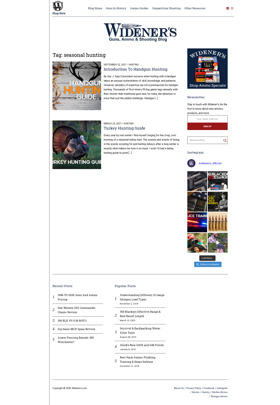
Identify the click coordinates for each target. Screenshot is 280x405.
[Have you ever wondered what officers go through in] (197, 222)
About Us (179, 388)
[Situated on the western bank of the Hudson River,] (197, 202)
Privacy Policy (194, 388)
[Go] (225, 140)
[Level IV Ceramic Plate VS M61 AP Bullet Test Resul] (218, 243)
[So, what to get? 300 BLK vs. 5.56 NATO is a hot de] (218, 181)
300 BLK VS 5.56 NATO (72, 320)
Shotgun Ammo (219, 396)
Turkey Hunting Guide (124, 128)
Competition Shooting (166, 8)
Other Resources (194, 8)
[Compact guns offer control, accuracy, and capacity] (197, 181)
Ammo (195, 392)
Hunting (134, 64)
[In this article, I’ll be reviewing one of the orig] (197, 243)
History (206, 392)
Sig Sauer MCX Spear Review (76, 329)
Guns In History (116, 8)
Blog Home (95, 8)
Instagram (222, 388)
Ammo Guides (139, 8)
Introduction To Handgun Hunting (135, 69)
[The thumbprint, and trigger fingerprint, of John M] (218, 202)
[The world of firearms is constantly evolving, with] (218, 222)
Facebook (209, 388)
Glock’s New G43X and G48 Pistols (142, 345)
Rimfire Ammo (220, 392)
